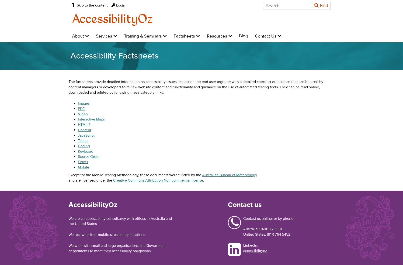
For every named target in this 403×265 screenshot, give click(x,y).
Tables (83, 140)
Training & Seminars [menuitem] (143, 36)
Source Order (89, 156)
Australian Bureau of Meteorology (229, 175)
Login (120, 5)
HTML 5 (84, 124)
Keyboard (85, 151)
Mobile (83, 167)
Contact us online (257, 218)
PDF (81, 109)
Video (83, 114)
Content (84, 130)
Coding (84, 146)
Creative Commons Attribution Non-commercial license (158, 180)
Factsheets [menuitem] (185, 36)
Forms (83, 162)
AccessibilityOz (112, 19)
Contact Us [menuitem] (266, 36)
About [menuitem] (78, 36)
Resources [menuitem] (217, 36)
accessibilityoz (255, 250)
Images (84, 103)
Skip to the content (92, 5)
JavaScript (86, 135)
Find (323, 5)
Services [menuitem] (104, 36)
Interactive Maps (91, 119)
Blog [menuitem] (243, 36)
